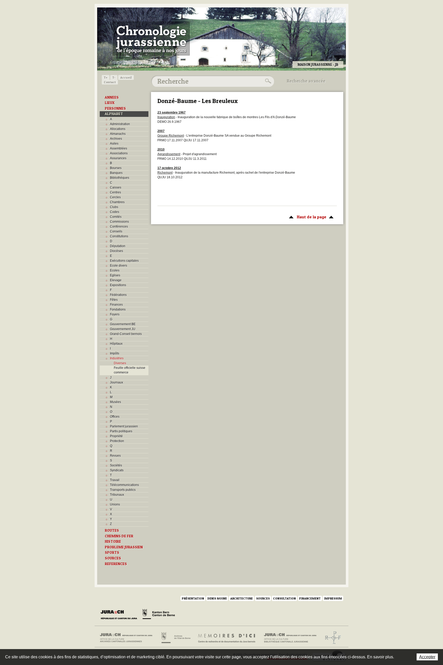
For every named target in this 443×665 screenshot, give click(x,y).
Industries (117, 358)
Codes (114, 212)
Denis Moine (217, 598)
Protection (117, 441)
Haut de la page (306, 216)
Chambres (117, 202)
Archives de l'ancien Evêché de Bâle (331, 637)
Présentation (193, 598)
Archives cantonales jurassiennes (128, 637)
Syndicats (117, 470)
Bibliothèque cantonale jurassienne (290, 637)
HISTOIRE (113, 541)
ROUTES (112, 530)
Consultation (284, 598)
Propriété (116, 436)
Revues (115, 455)
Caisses (115, 187)
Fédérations (118, 295)
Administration (120, 124)
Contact (110, 82)
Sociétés (116, 465)
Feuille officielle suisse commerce (129, 370)
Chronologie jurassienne (151, 38)
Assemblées (118, 148)
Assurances (118, 158)
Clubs (114, 207)
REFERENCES (116, 563)
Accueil (126, 77)
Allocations (117, 129)
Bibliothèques (119, 178)
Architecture (241, 598)
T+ (105, 77)
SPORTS (112, 552)
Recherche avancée (306, 80)
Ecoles (114, 270)
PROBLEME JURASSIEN (124, 547)
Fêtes (114, 300)
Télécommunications (124, 485)
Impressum (333, 598)
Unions (115, 504)
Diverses (120, 363)
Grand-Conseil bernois (126, 334)
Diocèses (116, 251)
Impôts (114, 353)
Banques (116, 173)
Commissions (119, 221)
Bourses (116, 168)
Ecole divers (118, 265)
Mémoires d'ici (227, 637)
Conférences (119, 226)
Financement (310, 598)
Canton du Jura (120, 614)
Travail (114, 480)
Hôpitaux (116, 343)
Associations (119, 153)
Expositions (118, 285)
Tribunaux (117, 495)
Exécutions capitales (124, 261)
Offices (114, 416)
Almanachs (118, 134)
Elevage (116, 280)
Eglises (115, 275)
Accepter (427, 657)
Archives (116, 139)
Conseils (116, 231)
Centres (115, 192)
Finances (116, 304)
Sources (263, 598)
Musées (115, 402)
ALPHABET (114, 113)
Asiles (114, 143)
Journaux (116, 382)
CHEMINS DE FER (119, 536)
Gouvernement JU (122, 329)
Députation (117, 246)
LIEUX (110, 102)
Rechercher (267, 81)
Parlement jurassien (124, 426)
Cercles (115, 197)
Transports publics (123, 490)
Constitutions (119, 236)
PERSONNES (115, 108)
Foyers (114, 314)
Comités (116, 217)
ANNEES (112, 97)
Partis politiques (121, 431)
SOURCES (113, 558)
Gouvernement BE (123, 324)
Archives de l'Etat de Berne (175, 637)
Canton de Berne (159, 614)
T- (113, 77)
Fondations (118, 309)
